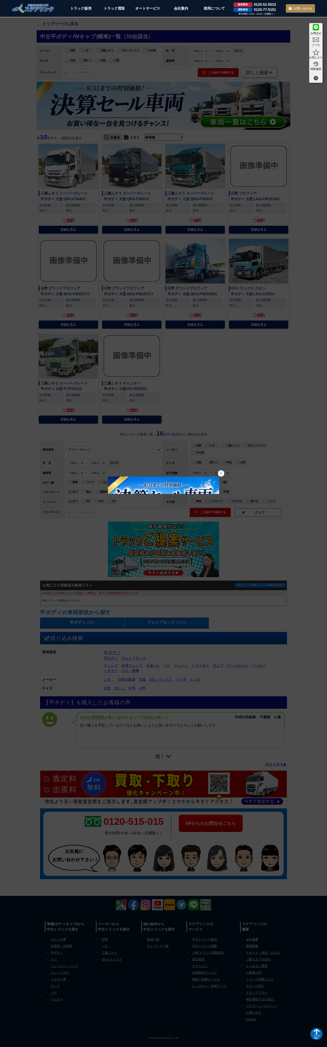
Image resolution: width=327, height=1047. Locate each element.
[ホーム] (33, 8)
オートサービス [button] (147, 8)
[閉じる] (315, 79)
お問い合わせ (302, 8)
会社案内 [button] (181, 8)
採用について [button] (214, 8)
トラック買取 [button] (114, 8)
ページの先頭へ (316, 1036)
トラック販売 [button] (81, 8)
